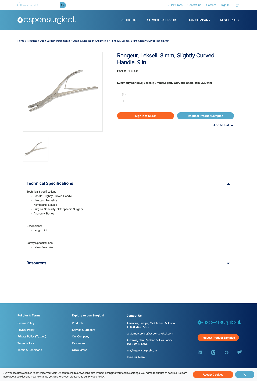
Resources (229, 20)
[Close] (244, 374)
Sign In (225, 5)
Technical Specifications (50, 183)
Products (129, 20)
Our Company (199, 20)
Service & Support (162, 20)
